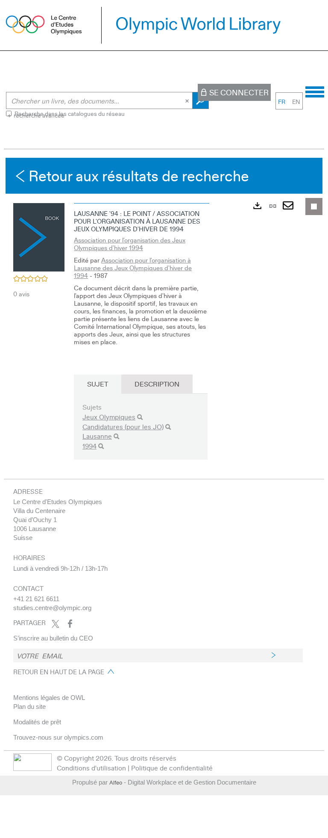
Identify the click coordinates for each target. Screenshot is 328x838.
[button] (38, 236)
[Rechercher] (140, 417)
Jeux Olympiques (108, 417)
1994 (89, 446)
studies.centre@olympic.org (52, 607)
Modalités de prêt (37, 722)
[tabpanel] (164, 316)
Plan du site (29, 706)
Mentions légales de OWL (49, 697)
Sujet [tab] (97, 384)
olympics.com (83, 737)
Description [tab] (157, 384)
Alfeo (115, 782)
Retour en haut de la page (58, 671)
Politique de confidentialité (172, 768)
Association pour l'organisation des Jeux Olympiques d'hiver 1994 (129, 243)
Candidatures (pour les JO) (123, 426)
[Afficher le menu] (314, 90)
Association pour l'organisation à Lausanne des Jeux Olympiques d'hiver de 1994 (133, 267)
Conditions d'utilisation (91, 768)
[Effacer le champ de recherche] (188, 100)
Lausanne (97, 436)
